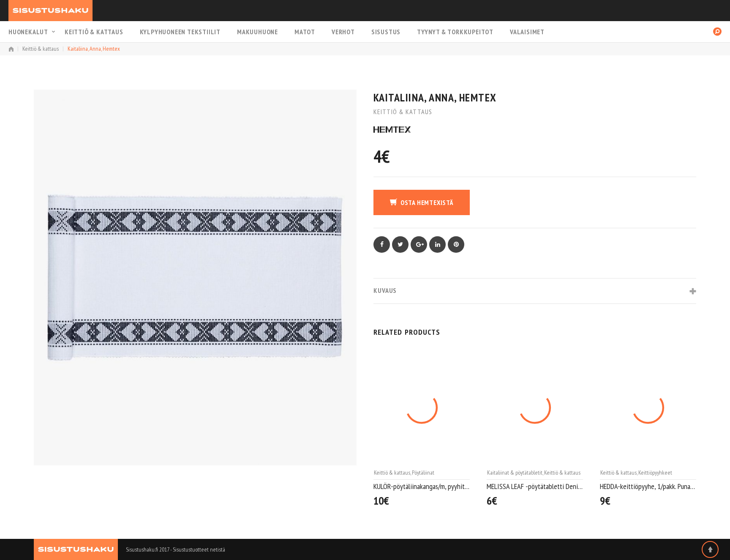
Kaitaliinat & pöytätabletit (401, 472)
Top (710, 549)
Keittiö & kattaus (94, 31)
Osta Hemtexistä (426, 202)
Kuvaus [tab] (385, 290)
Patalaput (648, 472)
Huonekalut (28, 31)
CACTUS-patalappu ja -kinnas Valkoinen (648, 486)
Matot (304, 31)
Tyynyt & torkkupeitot (455, 31)
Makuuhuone (257, 31)
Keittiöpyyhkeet (542, 472)
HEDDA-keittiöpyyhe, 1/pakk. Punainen (535, 486)
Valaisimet (527, 31)
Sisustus (385, 31)
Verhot (343, 31)
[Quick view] (465, 497)
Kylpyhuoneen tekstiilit (180, 31)
